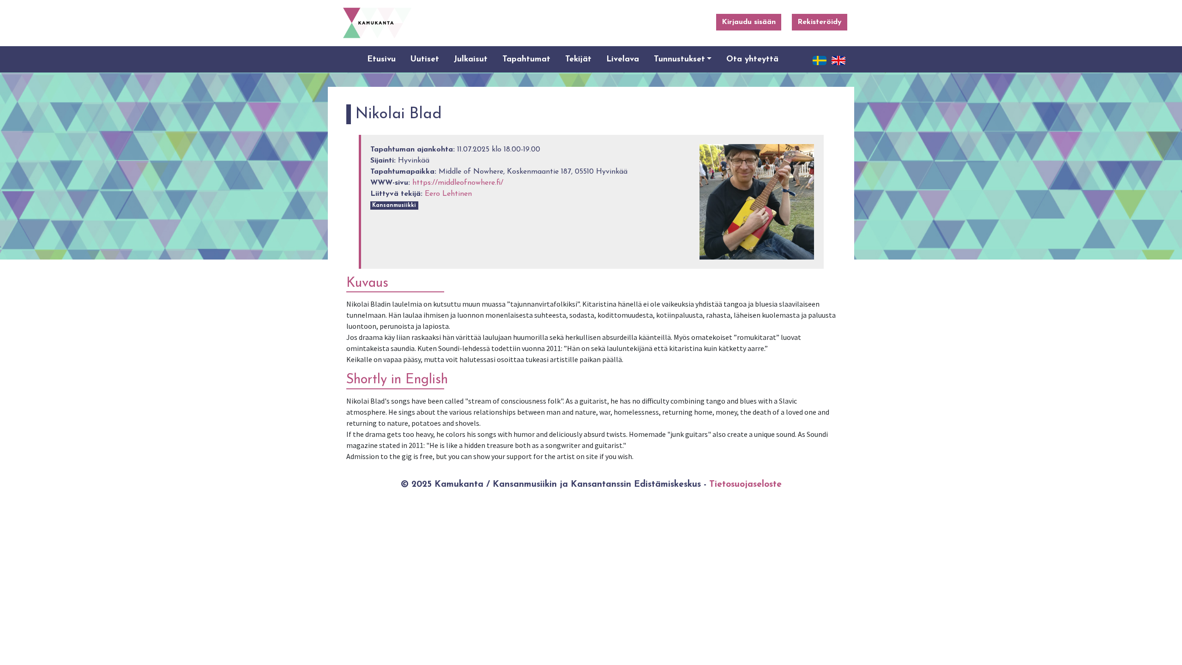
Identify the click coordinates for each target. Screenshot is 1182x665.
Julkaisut (471, 59)
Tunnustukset (679, 59)
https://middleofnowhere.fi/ (457, 183)
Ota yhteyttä (752, 59)
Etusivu (381, 59)
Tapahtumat (526, 59)
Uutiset (424, 59)
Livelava (622, 59)
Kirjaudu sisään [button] (749, 22)
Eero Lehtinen (448, 194)
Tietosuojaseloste (745, 484)
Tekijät (578, 59)
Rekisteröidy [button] (819, 22)
